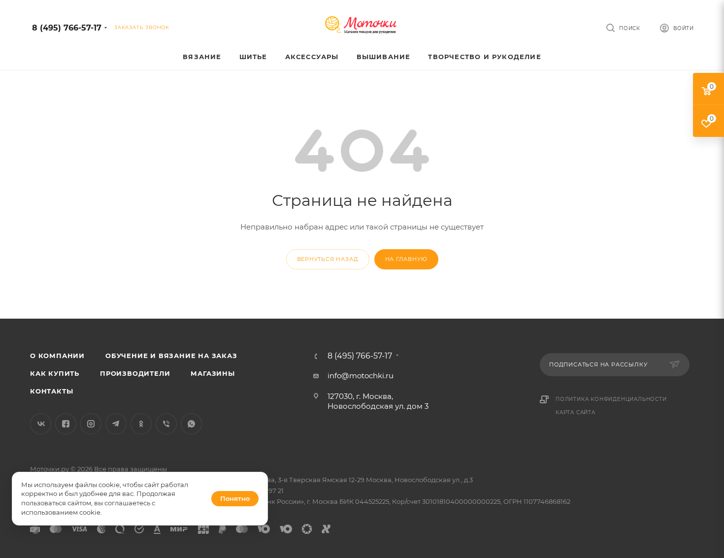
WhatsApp (191, 423)
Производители (135, 373)
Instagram (90, 423)
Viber (166, 423)
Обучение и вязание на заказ (171, 356)
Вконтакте (40, 423)
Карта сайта (575, 412)
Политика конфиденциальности (611, 399)
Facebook (65, 423)
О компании (57, 356)
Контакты (51, 391)
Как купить (54, 373)
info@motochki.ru (361, 375)
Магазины (212, 373)
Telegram (116, 423)
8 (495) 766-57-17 (66, 28)
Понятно (235, 498)
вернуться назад (328, 259)
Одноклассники (141, 423)
